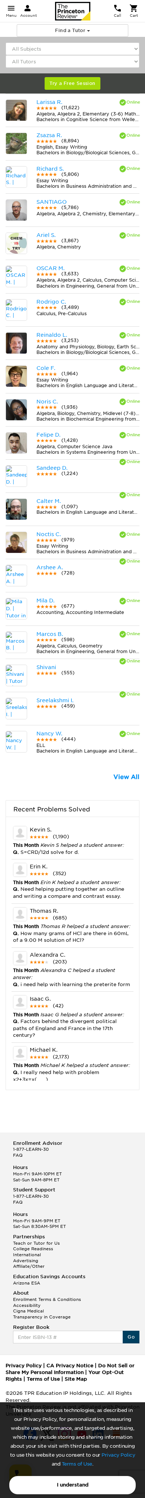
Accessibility (27, 1305)
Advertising (25, 1260)
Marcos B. (49, 634)
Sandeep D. (52, 468)
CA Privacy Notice (69, 1365)
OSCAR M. (50, 268)
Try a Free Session (72, 83)
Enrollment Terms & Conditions (47, 1299)
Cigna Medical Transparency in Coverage (42, 1314)
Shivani (46, 667)
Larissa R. (49, 102)
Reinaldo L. (51, 335)
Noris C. (47, 402)
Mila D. (45, 601)
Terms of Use (77, 1464)
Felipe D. (48, 435)
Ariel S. (46, 235)
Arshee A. (49, 567)
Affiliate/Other (29, 1266)
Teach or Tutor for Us (36, 1243)
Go (131, 1337)
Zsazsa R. (49, 135)
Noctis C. (48, 534)
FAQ (18, 1155)
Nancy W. (49, 734)
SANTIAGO (51, 202)
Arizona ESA (26, 1283)
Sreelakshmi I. (55, 700)
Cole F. (45, 368)
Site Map (76, 1379)
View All (126, 776)
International (27, 1254)
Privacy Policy (118, 1455)
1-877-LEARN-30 (31, 1149)
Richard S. (50, 169)
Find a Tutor (71, 30)
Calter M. (48, 501)
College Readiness (33, 1248)
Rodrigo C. (51, 302)
